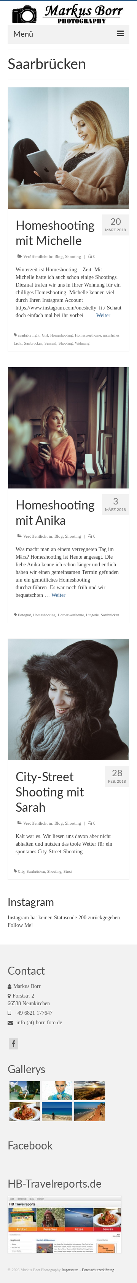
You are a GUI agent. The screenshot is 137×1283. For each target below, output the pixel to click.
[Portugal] (88, 1111)
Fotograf (24, 615)
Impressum (70, 1270)
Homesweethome (88, 335)
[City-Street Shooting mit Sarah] (68, 699)
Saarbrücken (33, 343)
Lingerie (92, 615)
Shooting (73, 256)
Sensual (50, 343)
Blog (58, 256)
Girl (45, 335)
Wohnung (82, 343)
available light (29, 335)
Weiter (103, 315)
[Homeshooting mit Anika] (68, 427)
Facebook (30, 1146)
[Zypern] (56, 1111)
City (21, 871)
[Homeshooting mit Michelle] (68, 147)
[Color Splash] (56, 1090)
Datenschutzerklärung (98, 1270)
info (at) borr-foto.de (38, 1022)
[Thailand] (24, 1090)
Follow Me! (20, 925)
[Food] (24, 1111)
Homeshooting (61, 335)
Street (68, 871)
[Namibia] (88, 1090)
